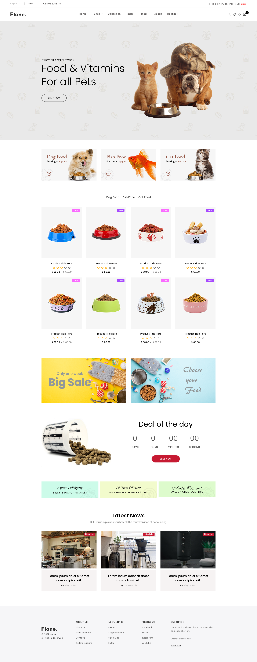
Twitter (145, 632)
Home (83, 13)
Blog (144, 13)
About (158, 13)
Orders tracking (84, 643)
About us (80, 627)
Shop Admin (71, 585)
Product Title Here (61, 263)
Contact (172, 13)
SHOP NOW (54, 98)
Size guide (113, 637)
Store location (83, 632)
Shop (97, 13)
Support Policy (116, 632)
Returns (112, 627)
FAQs (111, 643)
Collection (114, 13)
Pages (130, 13)
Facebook (147, 627)
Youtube (146, 643)
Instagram (147, 637)
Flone (53, 634)
